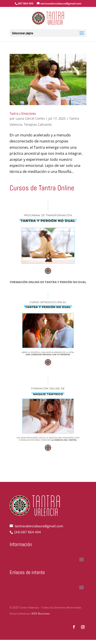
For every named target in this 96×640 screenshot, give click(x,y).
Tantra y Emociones (23, 113)
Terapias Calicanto (38, 124)
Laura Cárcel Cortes (30, 118)
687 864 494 (25, 3)
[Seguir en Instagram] (82, 627)
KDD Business (40, 613)
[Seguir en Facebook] (73, 627)
